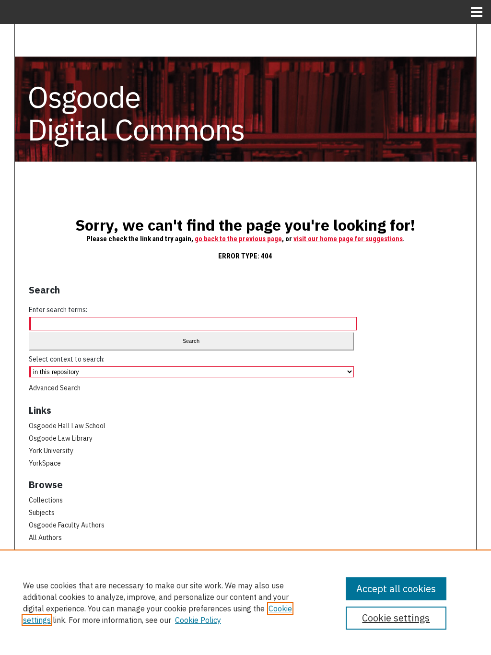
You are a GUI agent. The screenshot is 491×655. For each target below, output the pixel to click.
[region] (245, 602)
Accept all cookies (396, 588)
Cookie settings (396, 617)
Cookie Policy (198, 620)
